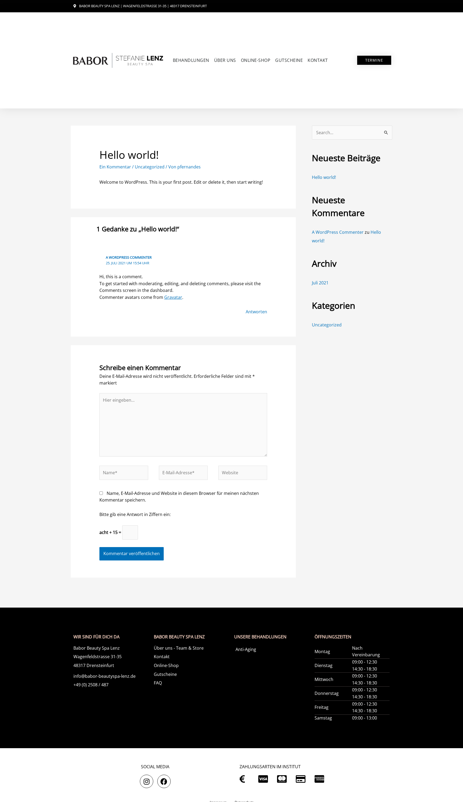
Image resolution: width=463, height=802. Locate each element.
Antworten (256, 312)
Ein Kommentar (115, 167)
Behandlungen (191, 60)
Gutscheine (289, 60)
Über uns (225, 60)
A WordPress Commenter (129, 257)
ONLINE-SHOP (256, 60)
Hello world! (324, 177)
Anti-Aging (246, 649)
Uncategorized (150, 167)
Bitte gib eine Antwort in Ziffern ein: (135, 514)
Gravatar (173, 297)
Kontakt (318, 60)
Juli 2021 (320, 283)
